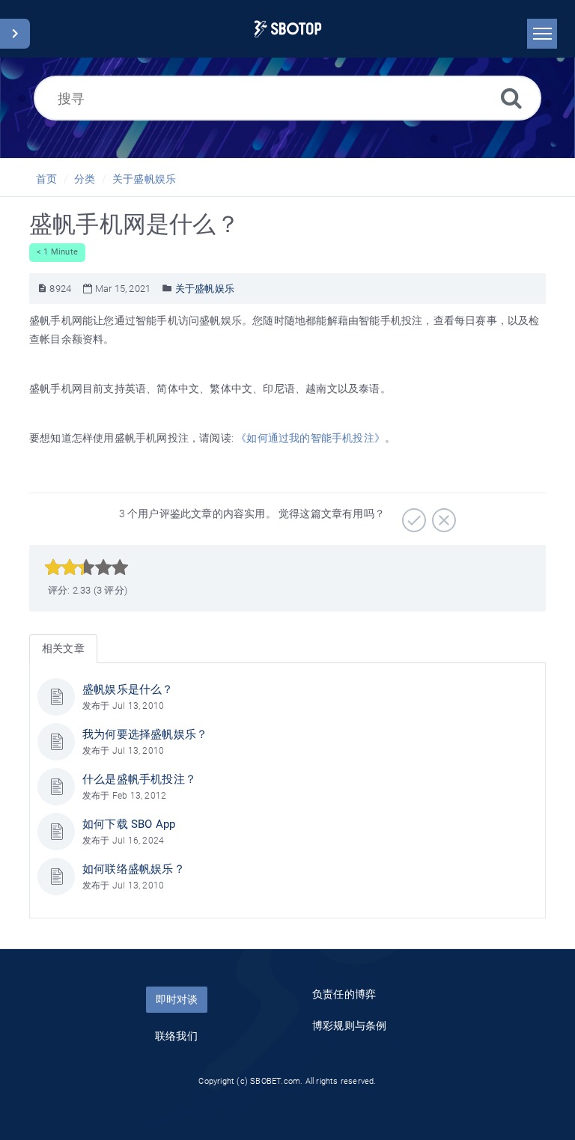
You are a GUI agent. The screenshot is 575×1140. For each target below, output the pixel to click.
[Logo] (288, 28)
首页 (46, 179)
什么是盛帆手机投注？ (139, 779)
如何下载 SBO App (128, 824)
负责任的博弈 (344, 994)
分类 (84, 179)
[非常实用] (412, 515)
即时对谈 (177, 999)
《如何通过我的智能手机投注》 (310, 438)
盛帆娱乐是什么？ (128, 689)
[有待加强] (442, 515)
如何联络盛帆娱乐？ (133, 869)
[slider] (86, 567)
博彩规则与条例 (349, 1025)
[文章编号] (42, 288)
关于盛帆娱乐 (144, 179)
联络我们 (176, 1036)
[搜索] (511, 97)
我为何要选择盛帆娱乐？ (144, 734)
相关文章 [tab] (63, 648)
